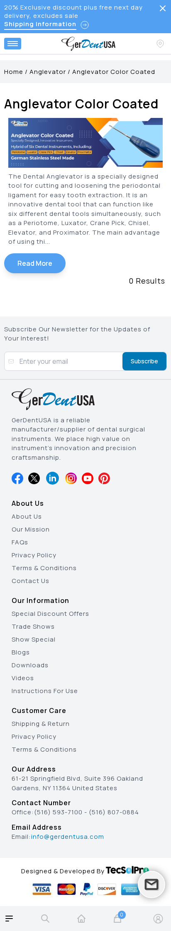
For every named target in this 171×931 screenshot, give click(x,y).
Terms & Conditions (44, 568)
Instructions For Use (45, 691)
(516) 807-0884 (114, 812)
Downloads (30, 665)
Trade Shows (33, 626)
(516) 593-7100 (58, 812)
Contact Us (30, 581)
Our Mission (31, 529)
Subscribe (144, 361)
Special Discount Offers (50, 613)
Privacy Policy (34, 555)
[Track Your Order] (161, 44)
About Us (27, 516)
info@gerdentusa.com (67, 836)
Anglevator (47, 71)
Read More (34, 263)
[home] (81, 919)
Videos (23, 678)
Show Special (34, 639)
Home (13, 71)
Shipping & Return (41, 723)
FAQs (20, 542)
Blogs (21, 652)
